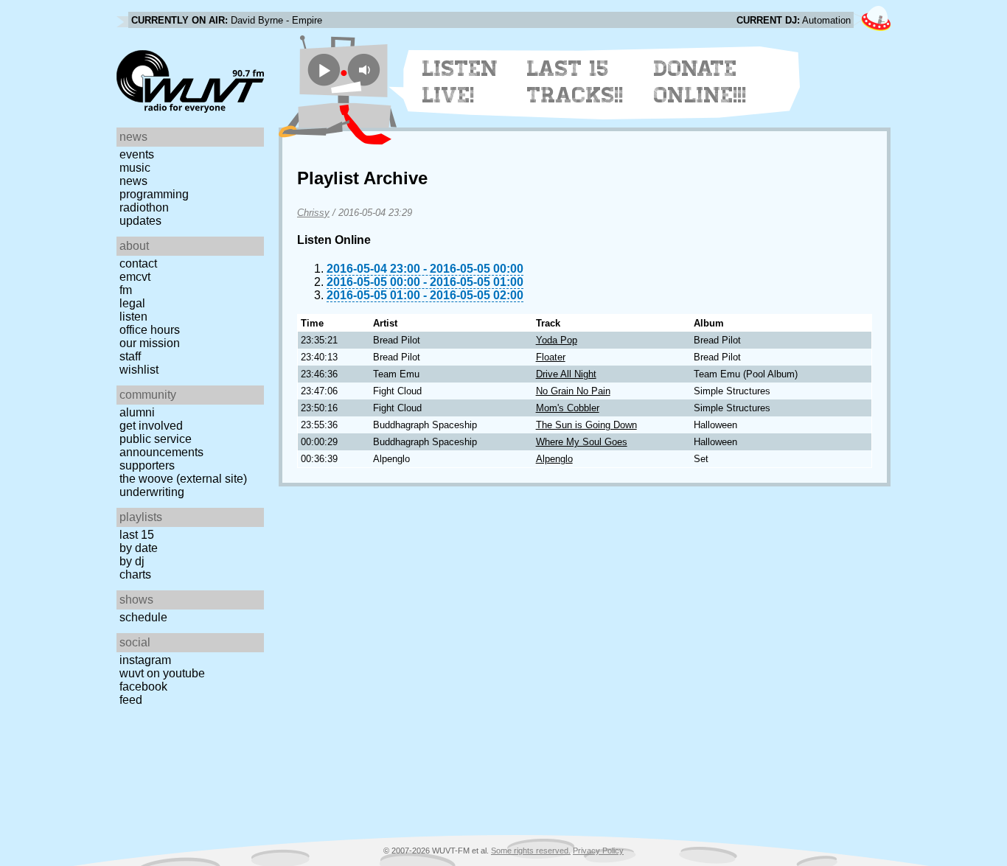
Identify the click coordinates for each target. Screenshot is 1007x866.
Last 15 (136, 534)
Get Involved (151, 425)
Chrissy (313, 212)
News (133, 181)
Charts (135, 574)
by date (138, 548)
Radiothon (144, 207)
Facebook (143, 686)
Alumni (137, 412)
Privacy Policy (598, 850)
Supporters (147, 465)
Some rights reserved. (531, 850)
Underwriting (151, 492)
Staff (130, 356)
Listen (133, 316)
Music (134, 167)
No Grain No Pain (573, 391)
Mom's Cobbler (567, 407)
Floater (550, 357)
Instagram (145, 660)
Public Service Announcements (161, 445)
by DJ (131, 561)
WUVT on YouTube (162, 673)
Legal (132, 303)
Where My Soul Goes (581, 441)
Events (136, 154)
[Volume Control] (366, 69)
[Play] (324, 69)
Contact (138, 263)
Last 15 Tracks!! (575, 81)
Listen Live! (460, 81)
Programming (154, 194)
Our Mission (149, 343)
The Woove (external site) (183, 478)
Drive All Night (566, 374)
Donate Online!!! (700, 81)
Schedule (143, 617)
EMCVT (134, 276)
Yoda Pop (556, 340)
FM (125, 290)
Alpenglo (554, 458)
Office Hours (149, 330)
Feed (130, 700)
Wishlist (138, 369)
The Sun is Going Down (586, 424)
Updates (140, 220)
